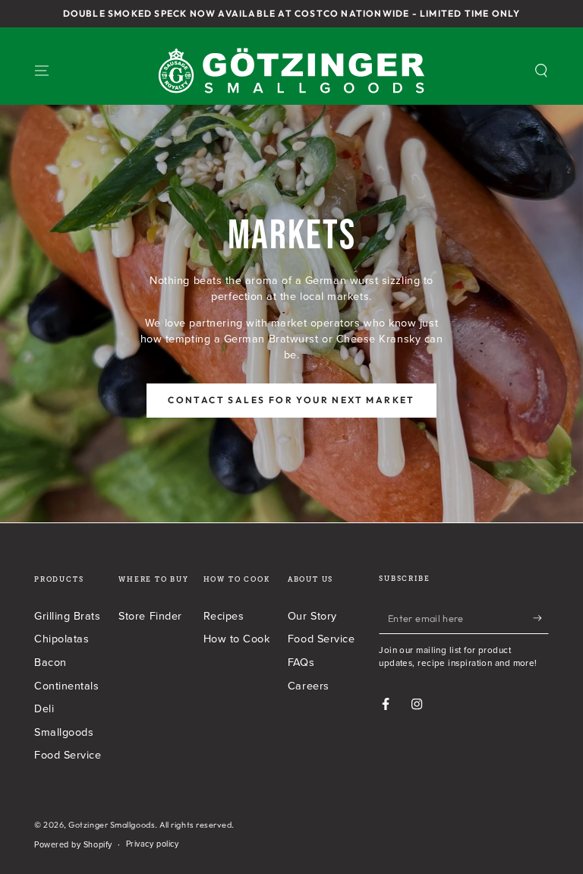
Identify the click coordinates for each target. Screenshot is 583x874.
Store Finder (149, 615)
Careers (308, 685)
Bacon (50, 662)
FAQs (301, 662)
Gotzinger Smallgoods (111, 824)
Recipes (223, 615)
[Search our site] (541, 70)
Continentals (66, 685)
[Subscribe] (541, 618)
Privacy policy (152, 844)
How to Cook (236, 638)
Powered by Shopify (73, 844)
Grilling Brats (67, 615)
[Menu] (42, 70)
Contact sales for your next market (291, 399)
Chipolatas (61, 638)
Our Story (312, 615)
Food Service (67, 754)
